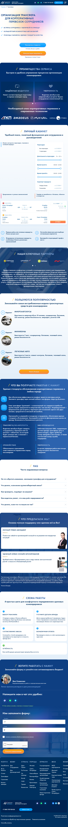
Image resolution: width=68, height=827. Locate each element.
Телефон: (6, 718)
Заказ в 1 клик (59, 2)
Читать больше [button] (5, 586)
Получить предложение (13, 751)
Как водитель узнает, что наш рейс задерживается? (22, 498)
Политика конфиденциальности (11, 816)
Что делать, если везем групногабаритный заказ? (21, 485)
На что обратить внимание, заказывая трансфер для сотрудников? (28, 479)
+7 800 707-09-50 (48, 2)
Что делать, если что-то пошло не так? (17, 504)
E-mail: (5, 726)
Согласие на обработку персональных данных (16, 819)
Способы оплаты (6, 823)
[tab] (32, 103)
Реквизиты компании (38, 819)
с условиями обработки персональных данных (19, 737)
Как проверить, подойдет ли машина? (16, 492)
